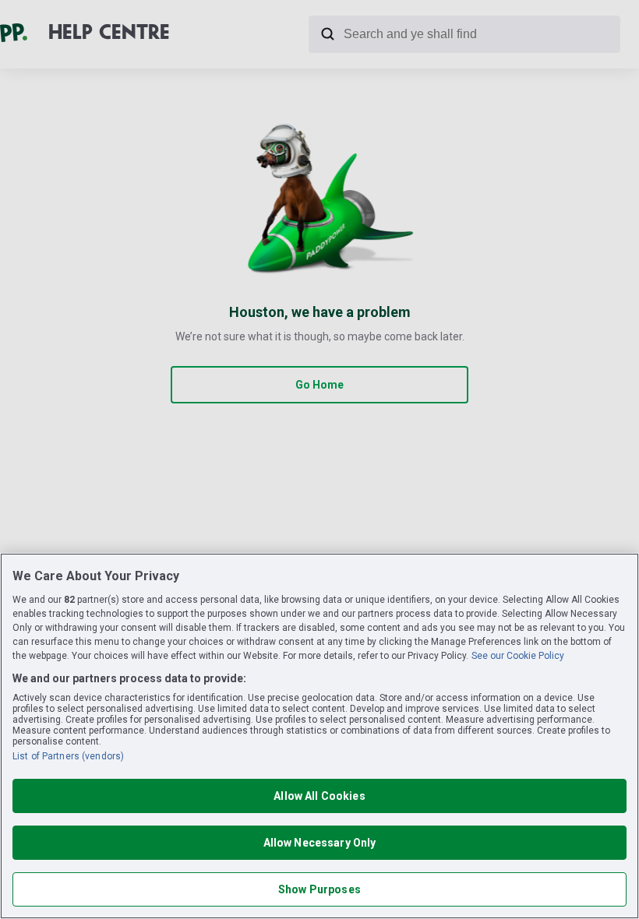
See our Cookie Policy (517, 655)
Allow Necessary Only (319, 842)
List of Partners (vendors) (68, 756)
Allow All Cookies (319, 796)
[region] (319, 736)
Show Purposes (319, 889)
